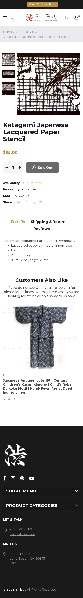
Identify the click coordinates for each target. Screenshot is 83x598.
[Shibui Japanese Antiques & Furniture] (41, 17)
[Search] (12, 18)
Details (18, 222)
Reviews (41, 229)
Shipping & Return (48, 222)
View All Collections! (42, 4)
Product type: (13, 189)
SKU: (6, 196)
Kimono (9, 375)
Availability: (11, 183)
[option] (10, 60)
